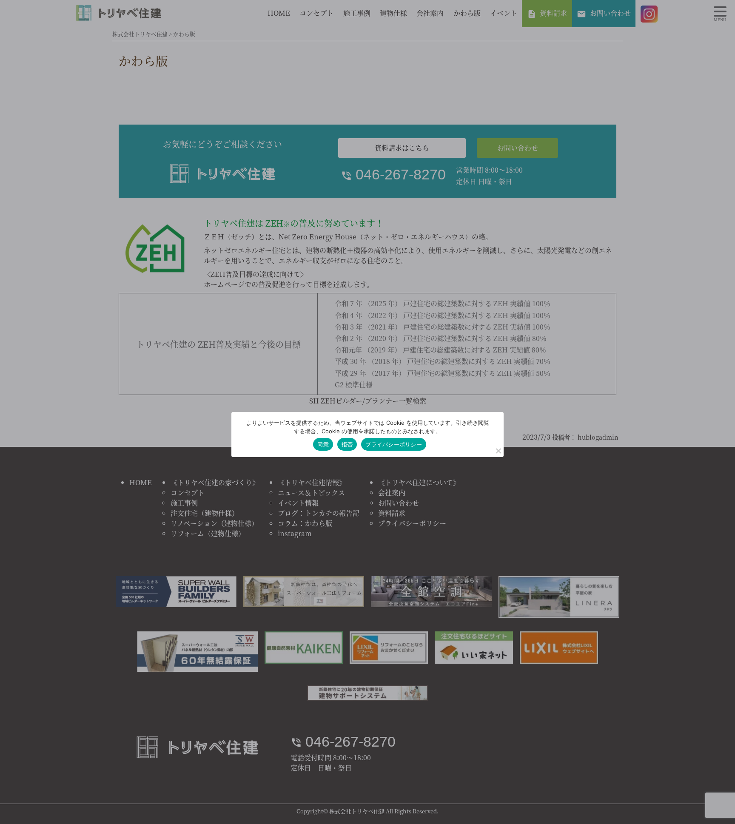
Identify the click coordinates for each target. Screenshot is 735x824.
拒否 (347, 444)
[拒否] (498, 450)
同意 (323, 444)
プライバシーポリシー (393, 444)
